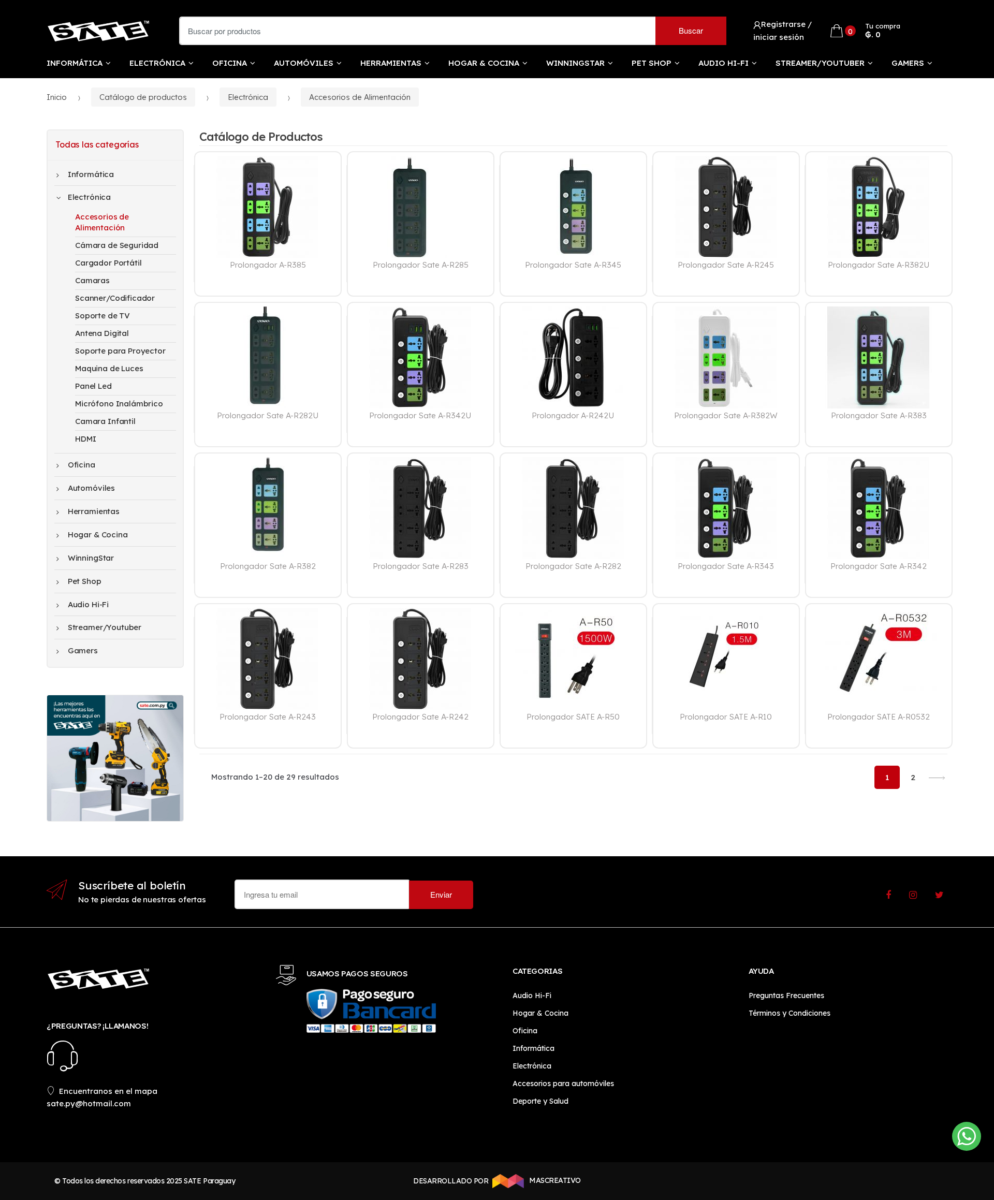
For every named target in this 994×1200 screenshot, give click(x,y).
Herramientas (390, 63)
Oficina (229, 63)
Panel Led (93, 386)
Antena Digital (102, 333)
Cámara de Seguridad (116, 245)
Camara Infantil (105, 421)
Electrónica (157, 63)
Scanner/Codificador (115, 298)
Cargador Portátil (108, 263)
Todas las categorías (97, 144)
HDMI (85, 439)
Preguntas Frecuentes (786, 995)
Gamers (907, 63)
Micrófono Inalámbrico (119, 403)
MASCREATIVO (554, 1180)
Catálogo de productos (143, 97)
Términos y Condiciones (789, 1013)
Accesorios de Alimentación (360, 97)
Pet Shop (651, 63)
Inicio (57, 97)
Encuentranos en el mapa (108, 1091)
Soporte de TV (102, 315)
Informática (75, 63)
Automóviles (303, 63)
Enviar (441, 894)
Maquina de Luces (109, 368)
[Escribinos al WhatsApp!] (966, 1138)
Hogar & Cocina (483, 63)
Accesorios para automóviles (563, 1083)
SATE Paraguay (209, 1181)
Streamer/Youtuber (820, 63)
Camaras (92, 280)
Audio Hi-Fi (723, 63)
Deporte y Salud (540, 1101)
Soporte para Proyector (120, 351)
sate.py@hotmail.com (89, 1103)
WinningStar (575, 63)
